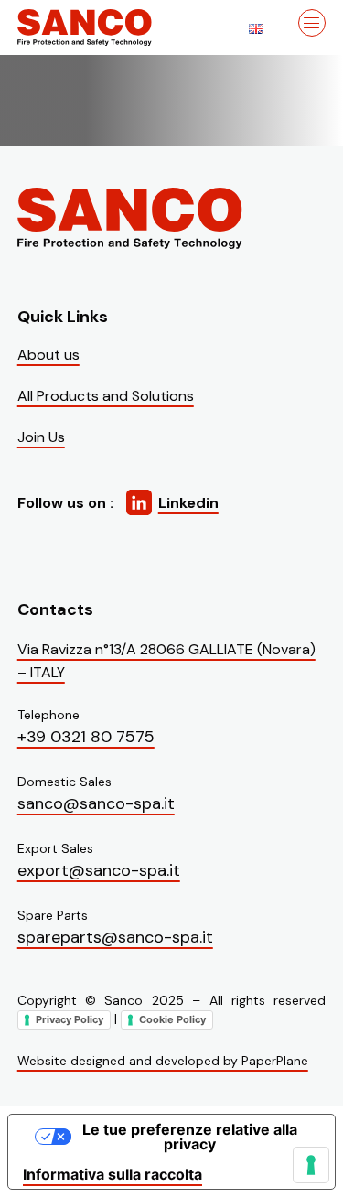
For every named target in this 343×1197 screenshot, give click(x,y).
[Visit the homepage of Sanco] (108, 27)
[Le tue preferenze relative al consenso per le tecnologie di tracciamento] (311, 1165)
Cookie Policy (172, 1019)
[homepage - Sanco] (131, 218)
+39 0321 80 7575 (86, 737)
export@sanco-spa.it (98, 870)
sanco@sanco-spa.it (96, 803)
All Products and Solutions (105, 395)
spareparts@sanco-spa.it (115, 937)
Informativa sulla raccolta (112, 1174)
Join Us (41, 437)
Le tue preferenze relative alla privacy (189, 1136)
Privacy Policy (69, 1019)
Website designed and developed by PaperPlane (162, 1060)
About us (48, 354)
